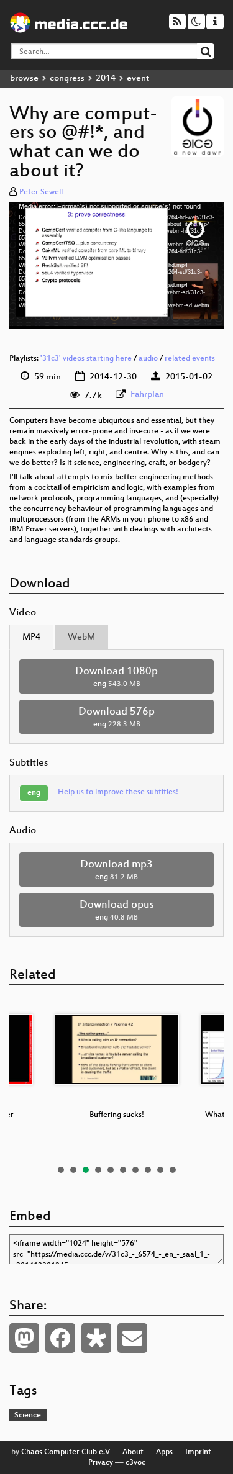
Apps (164, 1452)
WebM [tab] (81, 637)
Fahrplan (147, 394)
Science (27, 1415)
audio (148, 359)
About (133, 1452)
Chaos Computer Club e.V (65, 1452)
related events (190, 359)
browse (24, 78)
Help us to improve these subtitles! (118, 792)
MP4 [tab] (31, 637)
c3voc (135, 1462)
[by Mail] (132, 1338)
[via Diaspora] (96, 1338)
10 (173, 1170)
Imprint (198, 1452)
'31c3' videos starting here (86, 359)
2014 (106, 78)
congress (67, 78)
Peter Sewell (41, 192)
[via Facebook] (60, 1338)
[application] (116, 265)
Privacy (100, 1462)
